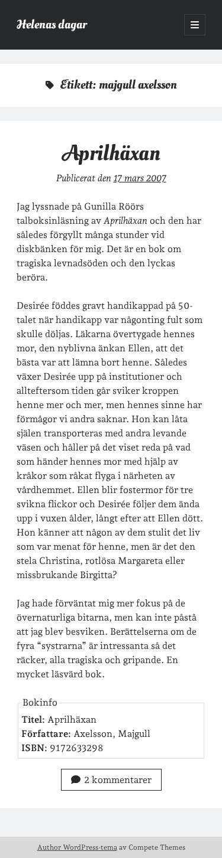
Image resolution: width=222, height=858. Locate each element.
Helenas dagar (52, 24)
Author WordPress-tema (77, 847)
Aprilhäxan (111, 153)
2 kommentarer (118, 779)
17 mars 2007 (140, 178)
